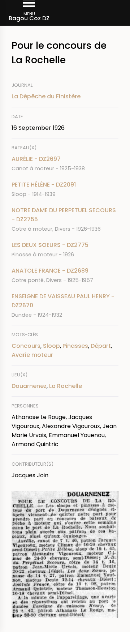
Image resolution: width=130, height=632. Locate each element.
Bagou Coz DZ (29, 18)
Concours (26, 346)
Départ (101, 346)
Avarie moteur (32, 355)
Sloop (51, 346)
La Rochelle (65, 386)
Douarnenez (29, 386)
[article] (65, 163)
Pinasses (75, 346)
